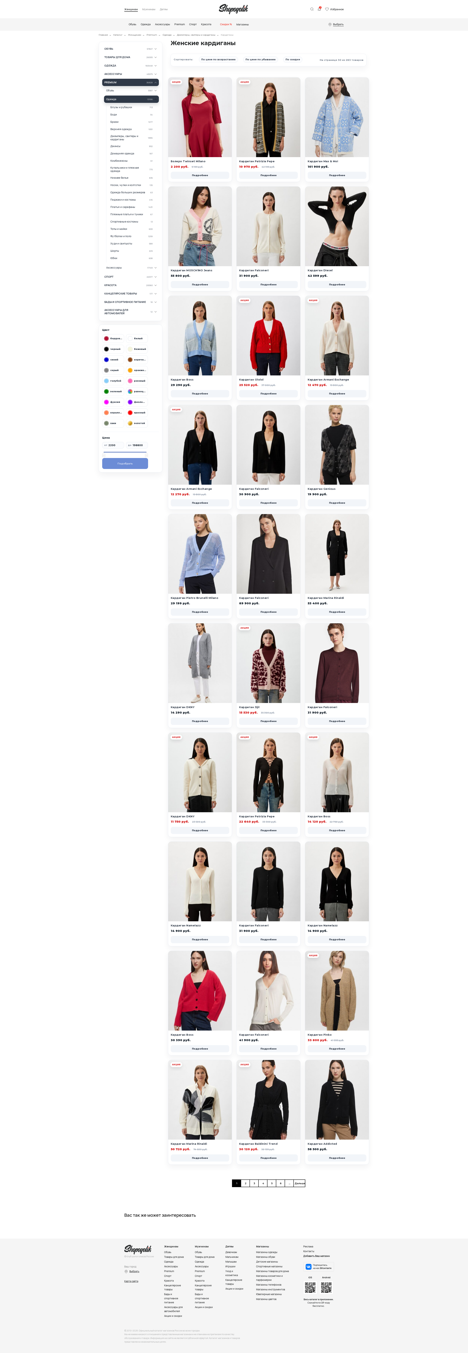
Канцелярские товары (120, 293)
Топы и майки (118, 229)
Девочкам (231, 1252)
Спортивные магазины (269, 1266)
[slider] (104, 454)
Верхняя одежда (121, 129)
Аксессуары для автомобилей (116, 311)
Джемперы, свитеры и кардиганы (196, 34)
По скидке (293, 59)
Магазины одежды (266, 1252)
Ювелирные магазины (269, 1294)
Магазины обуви (265, 1257)
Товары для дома (117, 57)
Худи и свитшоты (121, 243)
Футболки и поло (120, 236)
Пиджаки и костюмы (123, 199)
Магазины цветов (266, 1299)
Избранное (337, 9)
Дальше (299, 1183)
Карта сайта (131, 1281)
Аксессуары (113, 74)
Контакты (308, 1251)
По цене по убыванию (261, 59)
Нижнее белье (119, 177)
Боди (113, 114)
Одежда (167, 34)
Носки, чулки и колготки (125, 185)
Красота (110, 285)
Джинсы (115, 146)
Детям (164, 9)
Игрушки (230, 1266)
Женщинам (131, 9)
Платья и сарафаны (122, 207)
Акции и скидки (173, 1316)
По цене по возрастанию (218, 59)
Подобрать (125, 463)
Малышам (231, 1261)
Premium (152, 34)
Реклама (308, 1246)
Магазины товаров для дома (272, 1271)
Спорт (108, 276)
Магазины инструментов (270, 1289)
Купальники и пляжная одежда (124, 169)
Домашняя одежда (122, 153)
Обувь (108, 48)
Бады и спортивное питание (125, 302)
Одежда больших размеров (127, 192)
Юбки (113, 258)
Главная (103, 34)
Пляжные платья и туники (126, 214)
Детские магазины (267, 1261)
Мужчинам (148, 9)
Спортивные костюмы (124, 221)
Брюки (114, 121)
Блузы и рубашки (121, 107)
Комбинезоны (119, 160)
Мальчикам (231, 1257)
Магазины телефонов (268, 1284)
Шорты (114, 250)
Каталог (117, 34)
